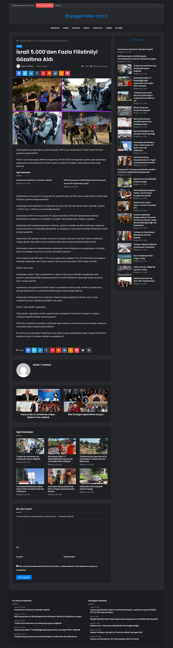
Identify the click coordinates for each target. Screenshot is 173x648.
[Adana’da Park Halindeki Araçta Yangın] (94, 476)
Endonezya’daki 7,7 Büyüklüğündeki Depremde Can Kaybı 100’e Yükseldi (60, 459)
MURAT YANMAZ (27, 66)
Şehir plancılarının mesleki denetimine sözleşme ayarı (142, 122)
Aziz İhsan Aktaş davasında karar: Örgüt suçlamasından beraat (61, 489)
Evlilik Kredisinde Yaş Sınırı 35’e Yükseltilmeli (143, 279)
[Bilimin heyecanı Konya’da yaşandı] (125, 111)
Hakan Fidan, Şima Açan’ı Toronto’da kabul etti (144, 205)
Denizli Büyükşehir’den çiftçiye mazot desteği (144, 132)
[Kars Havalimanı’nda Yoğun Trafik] (125, 259)
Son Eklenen (137, 40)
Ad (18, 547)
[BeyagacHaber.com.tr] (86, 16)
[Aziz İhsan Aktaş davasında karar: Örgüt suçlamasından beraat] (62, 476)
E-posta (20, 557)
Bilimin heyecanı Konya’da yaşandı (141, 109)
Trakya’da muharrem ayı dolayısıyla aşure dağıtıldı (74, 5)
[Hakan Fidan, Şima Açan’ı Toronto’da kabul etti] (125, 206)
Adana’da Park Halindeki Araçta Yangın (91, 487)
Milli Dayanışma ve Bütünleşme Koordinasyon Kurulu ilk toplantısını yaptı (137, 57)
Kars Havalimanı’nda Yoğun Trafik (143, 257)
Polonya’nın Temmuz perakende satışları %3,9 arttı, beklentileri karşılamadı (137, 170)
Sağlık (86, 28)
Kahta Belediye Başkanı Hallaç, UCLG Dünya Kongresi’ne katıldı (144, 193)
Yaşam (109, 28)
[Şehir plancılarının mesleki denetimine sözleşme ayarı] (125, 122)
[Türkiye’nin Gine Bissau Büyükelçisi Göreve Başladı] (125, 235)
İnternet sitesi (69, 557)
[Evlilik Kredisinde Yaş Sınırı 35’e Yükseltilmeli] (125, 282)
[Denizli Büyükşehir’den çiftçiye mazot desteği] (125, 134)
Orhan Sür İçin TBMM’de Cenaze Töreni (144, 268)
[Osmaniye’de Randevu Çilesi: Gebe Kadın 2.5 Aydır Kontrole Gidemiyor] (30, 476)
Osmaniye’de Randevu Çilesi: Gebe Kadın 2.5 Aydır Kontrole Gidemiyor (30, 489)
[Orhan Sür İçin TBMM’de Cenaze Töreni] (125, 270)
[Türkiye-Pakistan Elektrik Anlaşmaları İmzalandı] (125, 248)
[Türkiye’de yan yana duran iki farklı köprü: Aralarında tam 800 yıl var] (94, 446)
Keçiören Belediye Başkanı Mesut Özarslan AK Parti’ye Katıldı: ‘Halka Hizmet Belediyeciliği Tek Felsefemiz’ (145, 220)
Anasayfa (55, 28)
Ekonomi (76, 28)
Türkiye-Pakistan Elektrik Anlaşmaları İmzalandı (145, 245)
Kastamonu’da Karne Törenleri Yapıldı (34, 180)
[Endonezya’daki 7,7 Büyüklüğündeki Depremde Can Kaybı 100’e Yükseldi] (62, 446)
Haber (66, 28)
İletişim (118, 28)
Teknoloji (97, 28)
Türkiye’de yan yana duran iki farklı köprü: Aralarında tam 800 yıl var (93, 459)
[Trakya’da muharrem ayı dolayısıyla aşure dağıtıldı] (30, 446)
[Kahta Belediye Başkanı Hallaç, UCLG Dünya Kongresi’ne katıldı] (125, 194)
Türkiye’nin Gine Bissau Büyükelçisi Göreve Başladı (144, 235)
